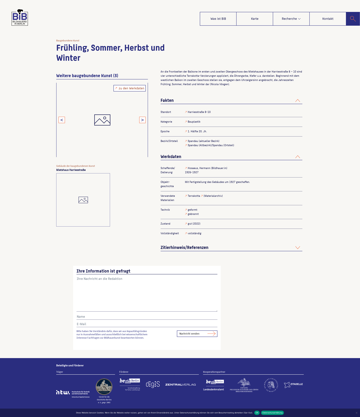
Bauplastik (194, 121)
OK (257, 413)
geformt (192, 209)
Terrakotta (194, 196)
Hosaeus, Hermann (199, 168)
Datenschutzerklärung (272, 413)
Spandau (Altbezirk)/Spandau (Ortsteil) (211, 145)
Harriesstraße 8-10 (199, 112)
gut (190, 223)
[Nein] (356, 412)
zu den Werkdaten (131, 87)
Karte (254, 18)
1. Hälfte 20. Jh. (197, 131)
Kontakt (327, 18)
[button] (299, 18)
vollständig (194, 233)
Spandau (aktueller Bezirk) (203, 141)
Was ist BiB (218, 18)
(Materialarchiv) (213, 196)
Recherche (289, 18)
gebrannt (193, 214)
